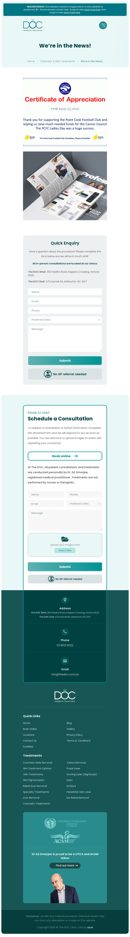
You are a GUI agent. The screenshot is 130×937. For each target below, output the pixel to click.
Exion (70, 780)
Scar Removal (31, 797)
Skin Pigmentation (33, 780)
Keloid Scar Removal (35, 786)
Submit (65, 360)
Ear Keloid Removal (78, 797)
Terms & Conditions (79, 740)
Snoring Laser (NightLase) (82, 774)
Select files (65, 550)
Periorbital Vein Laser (79, 792)
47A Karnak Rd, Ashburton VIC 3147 (65, 616)
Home (31, 61)
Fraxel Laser (73, 768)
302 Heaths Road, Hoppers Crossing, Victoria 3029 (65, 612)
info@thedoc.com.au (65, 674)
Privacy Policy (75, 735)
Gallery (71, 729)
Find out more (65, 865)
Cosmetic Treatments (36, 803)
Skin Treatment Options (37, 768)
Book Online (30, 729)
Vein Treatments (33, 774)
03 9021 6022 (65, 645)
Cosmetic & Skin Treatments (57, 61)
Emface (71, 786)
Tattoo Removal (76, 762)
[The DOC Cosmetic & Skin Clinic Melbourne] (33, 25)
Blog (69, 723)
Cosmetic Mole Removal (37, 762)
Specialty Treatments (36, 792)
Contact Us (30, 740)
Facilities (28, 746)
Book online (61, 456)
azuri (90, 927)
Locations (29, 735)
